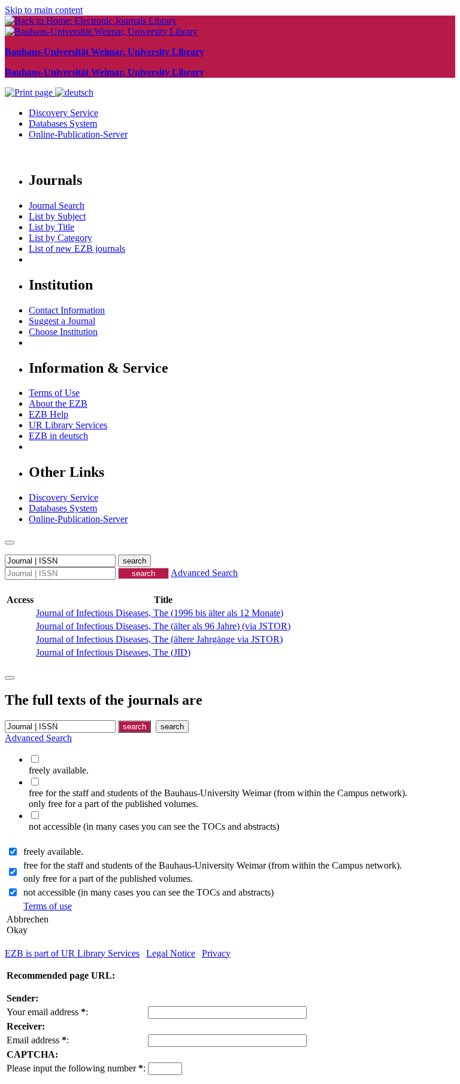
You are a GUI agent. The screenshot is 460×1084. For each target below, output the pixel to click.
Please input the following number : (76, 1068)
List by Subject (57, 216)
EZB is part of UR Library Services (72, 953)
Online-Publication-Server (78, 134)
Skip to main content (44, 10)
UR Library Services (68, 425)
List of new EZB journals (77, 248)
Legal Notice (170, 953)
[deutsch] (74, 92)
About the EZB (58, 403)
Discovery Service (63, 113)
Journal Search (56, 205)
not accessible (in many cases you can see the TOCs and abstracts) (148, 892)
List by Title (51, 227)
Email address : (38, 1040)
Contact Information (67, 310)
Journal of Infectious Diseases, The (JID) (113, 652)
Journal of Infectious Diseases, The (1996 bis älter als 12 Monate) (159, 613)
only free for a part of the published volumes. (108, 878)
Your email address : (47, 1012)
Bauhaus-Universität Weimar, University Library (104, 52)
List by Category (60, 238)
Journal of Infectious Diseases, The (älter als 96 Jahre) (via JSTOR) (163, 626)
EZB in (58, 436)
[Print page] (30, 92)
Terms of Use (54, 393)
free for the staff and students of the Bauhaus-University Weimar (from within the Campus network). (212, 865)
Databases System (63, 123)
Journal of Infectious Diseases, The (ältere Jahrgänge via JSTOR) (159, 639)
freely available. (53, 852)
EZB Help (48, 414)
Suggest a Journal (62, 321)
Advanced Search (204, 573)
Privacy (216, 953)
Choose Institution (63, 332)
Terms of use (47, 906)
